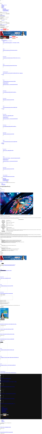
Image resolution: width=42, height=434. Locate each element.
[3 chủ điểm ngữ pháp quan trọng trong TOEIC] (6, 79)
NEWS (3, 64)
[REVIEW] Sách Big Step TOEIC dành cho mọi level (10, 50)
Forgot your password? (2, 15)
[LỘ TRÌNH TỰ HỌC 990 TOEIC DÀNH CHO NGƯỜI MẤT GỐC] (3, 355)
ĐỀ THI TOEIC (4, 56)
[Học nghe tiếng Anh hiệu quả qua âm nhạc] (6, 174)
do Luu (1, 188)
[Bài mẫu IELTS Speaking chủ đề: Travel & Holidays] (2, 397)
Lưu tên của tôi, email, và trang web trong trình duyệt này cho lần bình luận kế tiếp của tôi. (10, 305)
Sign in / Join (3, 20)
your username (7, 13)
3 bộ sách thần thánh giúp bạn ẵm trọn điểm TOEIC (10, 107)
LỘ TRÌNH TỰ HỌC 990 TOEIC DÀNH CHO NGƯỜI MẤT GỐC (9, 357)
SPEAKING (3, 7)
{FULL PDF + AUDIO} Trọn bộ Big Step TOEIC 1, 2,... (7, 403)
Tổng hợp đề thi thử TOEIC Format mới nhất (6, 293)
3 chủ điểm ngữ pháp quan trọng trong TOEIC (9, 81)
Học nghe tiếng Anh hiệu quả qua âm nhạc (8, 176)
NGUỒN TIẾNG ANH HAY (6, 9)
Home (1, 182)
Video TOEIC (4, 8)
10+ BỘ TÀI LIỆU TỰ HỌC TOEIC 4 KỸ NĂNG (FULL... (8, 372)
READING (3, 5)
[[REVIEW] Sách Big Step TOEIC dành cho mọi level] (6, 48)
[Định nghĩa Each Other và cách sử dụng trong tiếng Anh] (3, 363)
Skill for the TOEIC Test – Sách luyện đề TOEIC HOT (10, 84)
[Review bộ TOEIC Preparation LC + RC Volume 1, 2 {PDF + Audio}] (7, 40)
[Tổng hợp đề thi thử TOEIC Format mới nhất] (3, 291)
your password (7, 23)
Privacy (2, 420)
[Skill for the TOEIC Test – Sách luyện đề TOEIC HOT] (6, 82)
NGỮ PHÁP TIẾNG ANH (6, 180)
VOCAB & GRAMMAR (5, 10)
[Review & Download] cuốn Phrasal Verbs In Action (10, 65)
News (2, 4)
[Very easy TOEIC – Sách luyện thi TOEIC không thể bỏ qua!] (2, 392)
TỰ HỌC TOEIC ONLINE (5, 409)
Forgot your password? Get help (3, 24)
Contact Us (3, 421)
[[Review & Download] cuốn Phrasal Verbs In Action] (6, 63)
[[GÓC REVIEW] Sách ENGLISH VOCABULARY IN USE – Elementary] (6, 71)
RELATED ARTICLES (3, 270)
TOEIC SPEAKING (4, 411)
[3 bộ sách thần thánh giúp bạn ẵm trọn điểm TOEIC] (6, 105)
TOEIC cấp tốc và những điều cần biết (8, 115)
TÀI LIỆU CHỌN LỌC (5, 83)
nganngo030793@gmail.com (6, 418)
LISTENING (3, 108)
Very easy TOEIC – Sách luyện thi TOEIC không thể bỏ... (8, 393)
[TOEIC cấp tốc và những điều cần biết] (6, 113)
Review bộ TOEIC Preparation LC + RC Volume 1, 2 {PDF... (8, 381)
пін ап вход (23, 215)
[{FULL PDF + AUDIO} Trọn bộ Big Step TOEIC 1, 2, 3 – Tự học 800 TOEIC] (2, 402)
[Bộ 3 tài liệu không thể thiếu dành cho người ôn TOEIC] (6, 90)
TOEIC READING (4, 410)
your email (7, 26)
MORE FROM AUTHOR (8, 270)
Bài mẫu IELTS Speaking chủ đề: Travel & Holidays (7, 398)
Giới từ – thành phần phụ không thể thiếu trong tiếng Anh (9, 265)
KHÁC (3, 41)
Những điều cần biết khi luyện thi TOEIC (8, 99)
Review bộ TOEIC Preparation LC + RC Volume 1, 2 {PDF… (11, 42)
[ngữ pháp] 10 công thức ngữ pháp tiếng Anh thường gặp (9, 264)
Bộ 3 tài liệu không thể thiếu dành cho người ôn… (9, 126)
